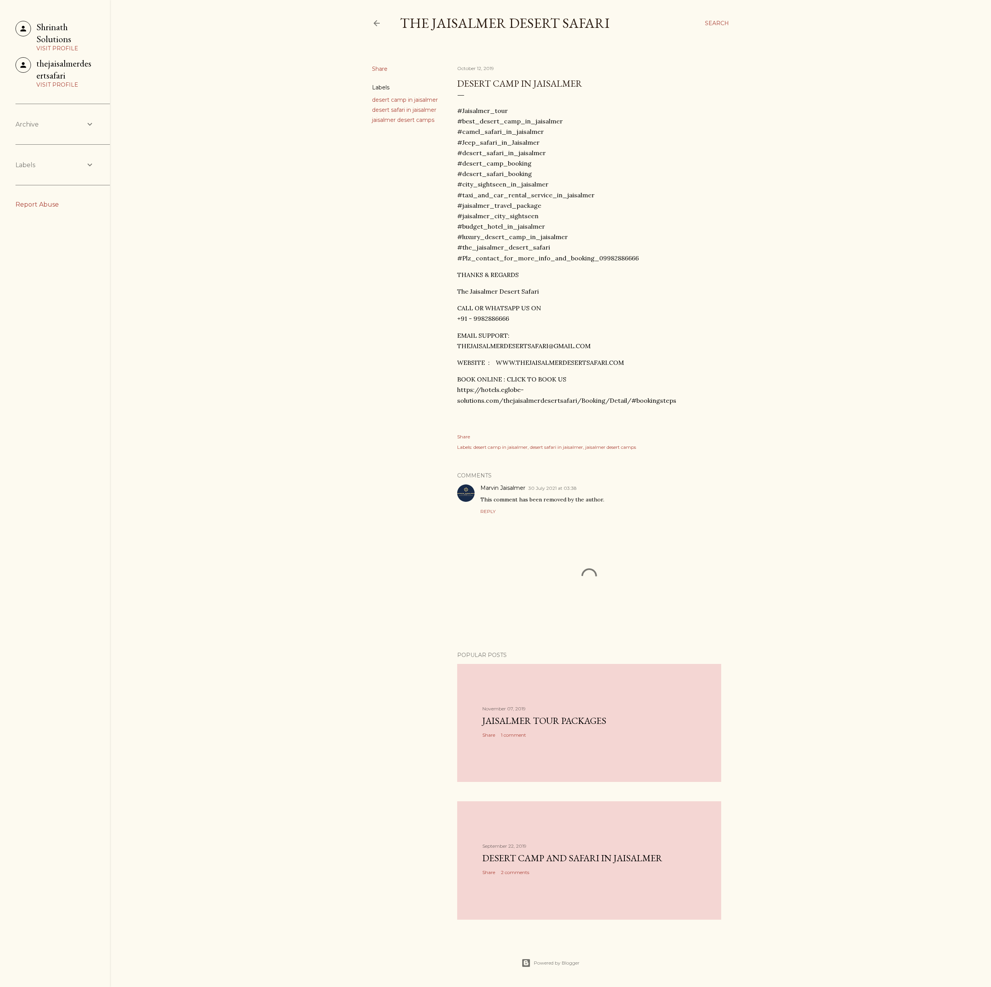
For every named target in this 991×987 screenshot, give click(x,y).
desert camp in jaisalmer (405, 99)
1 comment (513, 735)
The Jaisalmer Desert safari (505, 23)
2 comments (515, 872)
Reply (488, 511)
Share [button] (379, 68)
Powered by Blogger (557, 963)
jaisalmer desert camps (403, 119)
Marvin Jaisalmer (502, 487)
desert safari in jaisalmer (404, 109)
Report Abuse (37, 204)
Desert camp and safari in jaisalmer (572, 858)
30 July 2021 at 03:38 (552, 488)
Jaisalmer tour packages (544, 721)
